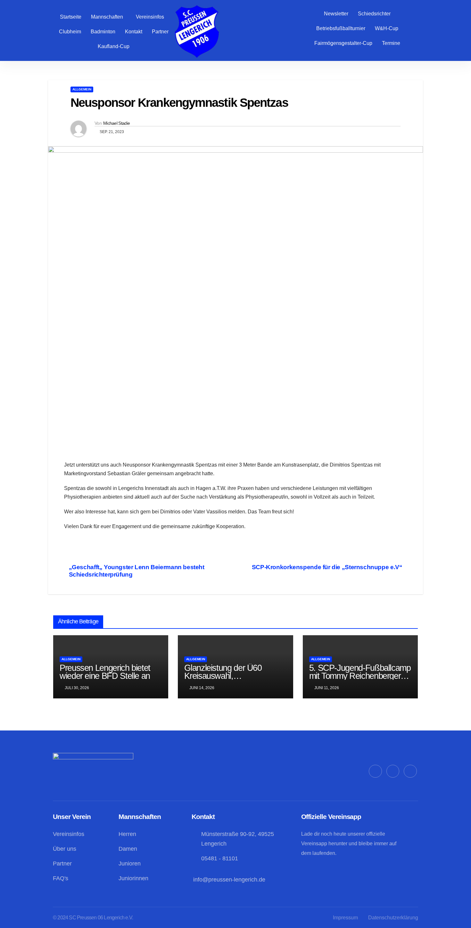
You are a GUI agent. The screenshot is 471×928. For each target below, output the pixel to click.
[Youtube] (410, 771)
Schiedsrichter (374, 13)
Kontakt (133, 31)
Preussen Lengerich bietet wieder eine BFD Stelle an (105, 672)
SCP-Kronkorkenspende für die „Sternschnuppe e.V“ (327, 567)
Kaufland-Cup (113, 46)
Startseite (70, 17)
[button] (108, 17)
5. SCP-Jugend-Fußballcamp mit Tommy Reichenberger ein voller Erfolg (360, 676)
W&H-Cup (386, 28)
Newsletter (336, 13)
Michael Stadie (116, 123)
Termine (391, 43)
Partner (160, 31)
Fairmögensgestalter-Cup (343, 43)
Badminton (103, 31)
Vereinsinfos (150, 17)
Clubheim (70, 31)
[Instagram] (393, 771)
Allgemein (81, 89)
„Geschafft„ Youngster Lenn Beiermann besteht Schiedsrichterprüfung (136, 571)
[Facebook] (375, 771)
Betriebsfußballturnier (340, 28)
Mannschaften (107, 17)
